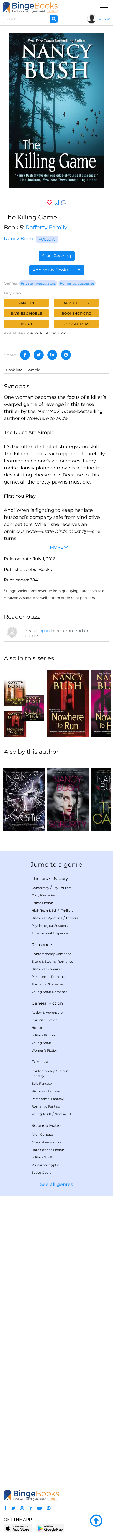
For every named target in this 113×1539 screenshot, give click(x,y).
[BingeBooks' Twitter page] (13, 1508)
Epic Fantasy (42, 1084)
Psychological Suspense (50, 926)
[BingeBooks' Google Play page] (50, 1528)
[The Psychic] (24, 795)
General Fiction (47, 1003)
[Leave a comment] (63, 202)
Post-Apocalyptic (45, 1165)
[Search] (54, 19)
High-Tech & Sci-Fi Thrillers (52, 910)
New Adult (63, 1114)
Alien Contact (42, 1135)
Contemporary (43, 1071)
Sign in (103, 19)
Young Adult (41, 1043)
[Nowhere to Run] (68, 702)
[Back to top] (96, 1521)
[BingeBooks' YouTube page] (39, 1508)
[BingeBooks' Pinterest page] (49, 1508)
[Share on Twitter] (39, 355)
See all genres (56, 1184)
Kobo (26, 324)
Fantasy (40, 1061)
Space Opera (41, 1172)
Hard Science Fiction (48, 1150)
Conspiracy (40, 888)
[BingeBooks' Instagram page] (22, 1508)
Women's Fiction (45, 1050)
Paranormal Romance (49, 977)
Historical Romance (47, 969)
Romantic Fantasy (46, 1106)
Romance (42, 944)
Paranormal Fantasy (48, 1099)
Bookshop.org (76, 313)
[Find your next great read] (30, 7)
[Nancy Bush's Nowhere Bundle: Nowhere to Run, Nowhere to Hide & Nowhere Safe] (24, 702)
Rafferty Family (46, 227)
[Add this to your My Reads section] (57, 203)
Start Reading (56, 255)
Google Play (76, 324)
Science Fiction (48, 1125)
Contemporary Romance (51, 954)
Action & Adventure (47, 1012)
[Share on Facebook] (25, 355)
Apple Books (76, 303)
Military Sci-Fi (42, 1157)
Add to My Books (51, 270)
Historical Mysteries (47, 918)
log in (44, 630)
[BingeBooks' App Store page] (18, 1528)
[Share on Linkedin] (52, 355)
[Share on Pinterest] (66, 355)
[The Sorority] (68, 795)
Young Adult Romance (50, 992)
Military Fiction (43, 1035)
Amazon (26, 303)
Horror (37, 1028)
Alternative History (46, 1142)
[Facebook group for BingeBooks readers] (5, 1508)
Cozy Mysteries (43, 895)
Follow (47, 239)
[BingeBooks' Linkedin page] (30, 1508)
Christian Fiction (45, 1020)
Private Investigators (38, 283)
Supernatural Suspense (50, 933)
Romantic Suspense (77, 283)
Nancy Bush (18, 239)
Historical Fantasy (46, 1091)
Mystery (59, 878)
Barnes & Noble (26, 313)
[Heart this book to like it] (49, 202)
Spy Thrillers (62, 888)
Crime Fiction (42, 903)
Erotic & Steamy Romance (52, 961)
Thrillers (40, 878)
